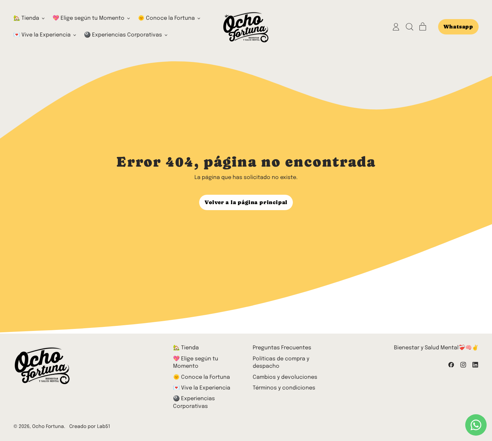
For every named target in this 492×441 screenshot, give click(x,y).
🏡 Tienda (186, 348)
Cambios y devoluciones (285, 377)
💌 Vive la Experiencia (201, 388)
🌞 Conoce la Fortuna (201, 377)
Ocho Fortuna (48, 426)
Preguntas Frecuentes (282, 348)
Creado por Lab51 (89, 426)
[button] (409, 26)
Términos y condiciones (284, 388)
